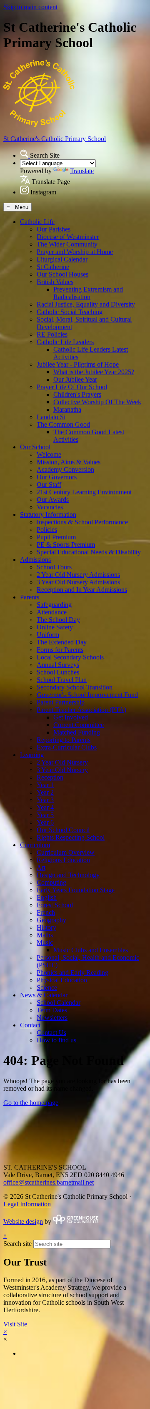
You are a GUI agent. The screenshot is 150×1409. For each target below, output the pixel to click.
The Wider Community (67, 244)
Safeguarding (54, 604)
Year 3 (45, 799)
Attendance (52, 612)
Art (41, 867)
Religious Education (63, 859)
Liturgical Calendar (62, 259)
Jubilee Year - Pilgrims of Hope (78, 364)
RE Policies (52, 334)
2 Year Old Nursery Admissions (78, 574)
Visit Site (15, 1324)
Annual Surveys (58, 664)
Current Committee (78, 724)
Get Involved (70, 717)
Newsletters (52, 1017)
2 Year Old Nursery (62, 762)
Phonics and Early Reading (72, 972)
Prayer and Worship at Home (75, 251)
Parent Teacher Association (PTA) (81, 709)
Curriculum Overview (66, 852)
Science (47, 987)
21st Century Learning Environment (84, 492)
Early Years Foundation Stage (76, 889)
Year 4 (45, 807)
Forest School (55, 904)
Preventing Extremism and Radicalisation (88, 293)
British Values (55, 281)
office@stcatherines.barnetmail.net (48, 1182)
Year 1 (45, 784)
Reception (50, 777)
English (47, 897)
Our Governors (57, 477)
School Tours (54, 567)
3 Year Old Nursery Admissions (78, 582)
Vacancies (50, 507)
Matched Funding (76, 732)
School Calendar (58, 1002)
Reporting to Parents (63, 739)
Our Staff (49, 484)
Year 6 (45, 822)
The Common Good (63, 424)
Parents (29, 597)
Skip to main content (30, 6)
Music (45, 942)
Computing (51, 882)
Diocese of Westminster (68, 236)
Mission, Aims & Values (68, 461)
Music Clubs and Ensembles (90, 950)
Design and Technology (68, 874)
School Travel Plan (62, 679)
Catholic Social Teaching (69, 311)
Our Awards (53, 499)
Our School (35, 446)
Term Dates (52, 1010)
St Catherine (53, 266)
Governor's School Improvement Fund (87, 694)
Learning (32, 754)
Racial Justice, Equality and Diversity (86, 304)
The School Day (58, 619)
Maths (45, 934)
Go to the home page (30, 1102)
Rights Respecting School (71, 837)
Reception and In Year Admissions (82, 589)
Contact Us (51, 1032)
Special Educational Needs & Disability (89, 552)
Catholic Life (37, 221)
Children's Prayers (77, 394)
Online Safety (55, 627)
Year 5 (45, 814)
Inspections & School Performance (82, 522)
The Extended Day (62, 642)
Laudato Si (51, 416)
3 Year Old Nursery (62, 769)
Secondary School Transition (74, 687)
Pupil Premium (56, 537)
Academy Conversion (65, 469)
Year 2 (45, 792)
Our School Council (63, 829)
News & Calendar (44, 995)
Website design (23, 1221)
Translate (82, 170)
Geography (51, 919)
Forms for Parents (60, 649)
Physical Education (62, 980)
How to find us (56, 1040)
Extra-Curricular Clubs (67, 747)
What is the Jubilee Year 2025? (93, 371)
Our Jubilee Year (75, 379)
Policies (47, 529)
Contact (30, 1025)
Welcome (49, 454)
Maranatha (67, 409)
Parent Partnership (61, 702)
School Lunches (58, 672)
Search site (17, 1243)
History (46, 927)
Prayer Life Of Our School (72, 386)
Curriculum (35, 844)
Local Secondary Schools (70, 657)
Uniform (48, 634)
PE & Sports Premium (66, 544)
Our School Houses (62, 274)
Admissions (35, 559)
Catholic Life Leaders (65, 341)
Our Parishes (53, 229)
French (46, 912)
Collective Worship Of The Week (97, 401)
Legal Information (27, 1204)
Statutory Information (48, 514)
